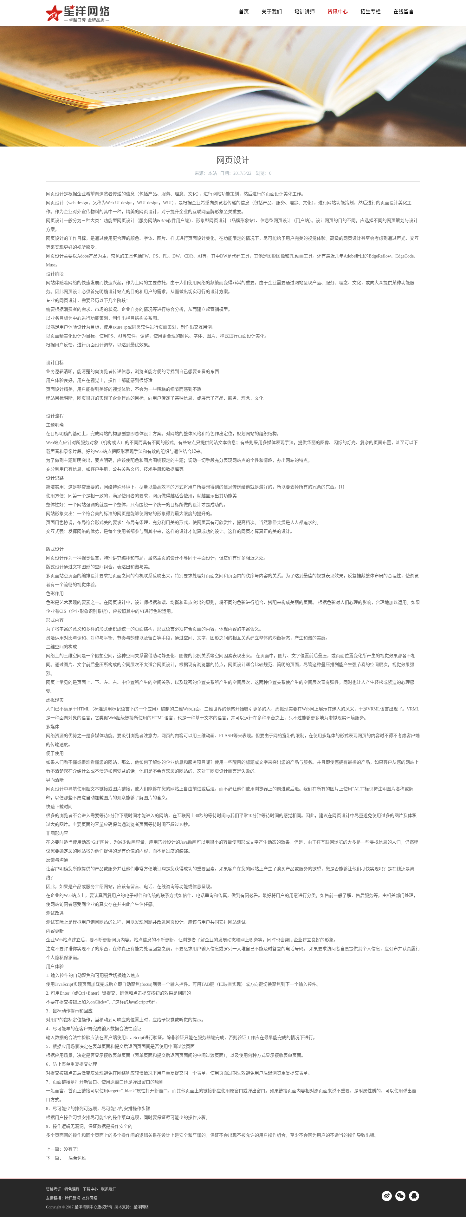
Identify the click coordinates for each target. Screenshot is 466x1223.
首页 (244, 11)
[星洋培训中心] (77, 17)
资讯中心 (337, 11)
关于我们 (272, 11)
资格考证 (53, 1189)
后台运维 (77, 1158)
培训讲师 (304, 11)
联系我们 (108, 1189)
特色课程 (72, 1189)
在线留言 (403, 11)
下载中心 (90, 1189)
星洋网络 (89, 1198)
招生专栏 (370, 11)
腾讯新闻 (72, 1198)
